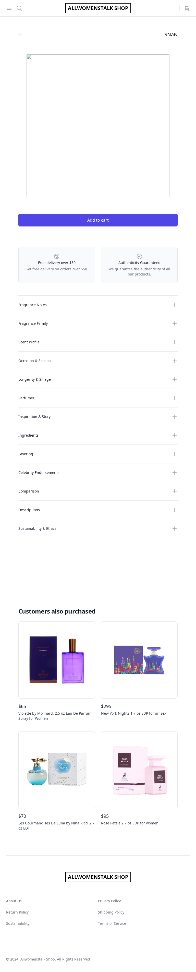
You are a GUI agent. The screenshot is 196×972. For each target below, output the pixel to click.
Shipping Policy (111, 912)
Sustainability (17, 923)
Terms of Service (112, 923)
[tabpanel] (98, 126)
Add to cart (98, 220)
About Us (14, 900)
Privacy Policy (109, 900)
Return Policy (17, 912)
